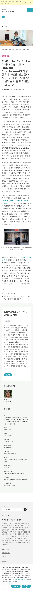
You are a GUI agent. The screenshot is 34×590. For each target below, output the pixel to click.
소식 (6, 26)
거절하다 (26, 586)
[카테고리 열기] (25, 509)
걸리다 (16, 586)
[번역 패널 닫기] (30, 2)
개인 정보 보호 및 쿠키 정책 (20, 579)
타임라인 (7, 375)
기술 (17, 284)
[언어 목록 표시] (26, 2)
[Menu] (30, 10)
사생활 (4, 556)
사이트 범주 (6, 509)
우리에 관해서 (6, 553)
